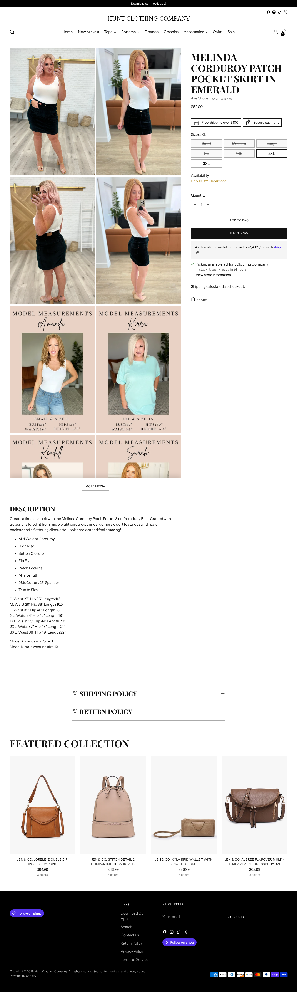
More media (95, 486)
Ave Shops (200, 98)
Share (202, 299)
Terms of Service (135, 959)
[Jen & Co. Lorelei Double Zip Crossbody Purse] (42, 805)
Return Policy (132, 943)
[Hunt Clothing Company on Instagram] (274, 12)
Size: (198, 134)
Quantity (198, 195)
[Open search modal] (12, 32)
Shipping (198, 286)
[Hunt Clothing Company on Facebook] (268, 12)
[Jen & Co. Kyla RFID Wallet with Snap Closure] (184, 805)
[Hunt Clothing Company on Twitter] (285, 12)
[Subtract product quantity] (195, 204)
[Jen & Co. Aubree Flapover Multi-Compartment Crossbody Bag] (254, 805)
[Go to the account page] (275, 32)
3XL (206, 163)
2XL (271, 153)
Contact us (130, 935)
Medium (239, 143)
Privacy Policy (132, 951)
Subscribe (237, 917)
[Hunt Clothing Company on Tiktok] (280, 12)
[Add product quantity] (208, 204)
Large (272, 143)
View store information (213, 275)
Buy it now (239, 233)
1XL (239, 153)
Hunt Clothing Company (51, 971)
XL (206, 153)
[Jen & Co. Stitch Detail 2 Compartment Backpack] (113, 805)
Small (206, 143)
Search (126, 927)
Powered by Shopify (23, 975)
